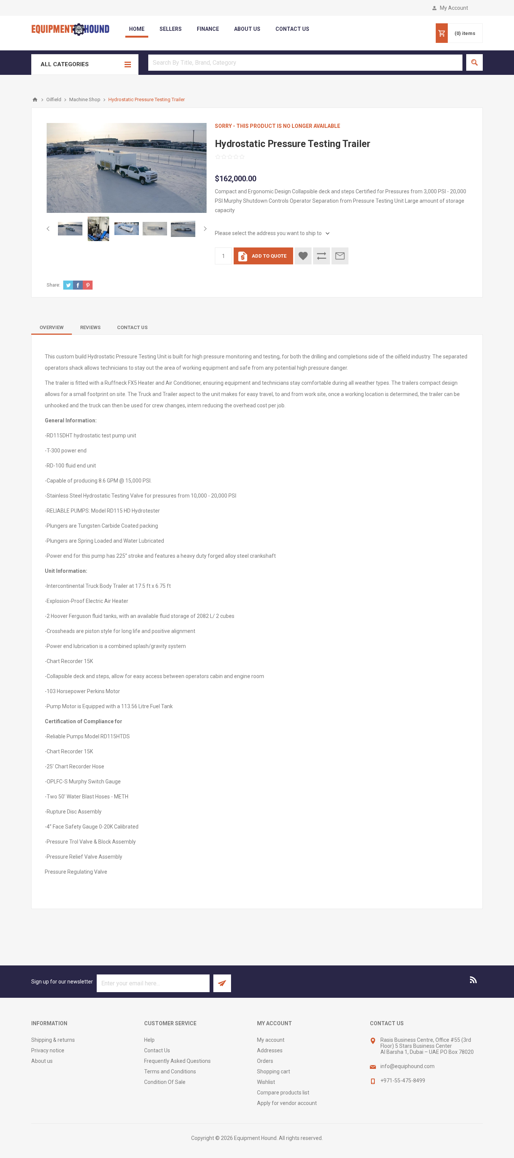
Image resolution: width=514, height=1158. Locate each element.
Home (136, 29)
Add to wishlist (303, 255)
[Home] (35, 100)
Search (474, 62)
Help (149, 1040)
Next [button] (204, 229)
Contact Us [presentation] (132, 327)
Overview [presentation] (52, 327)
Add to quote (269, 256)
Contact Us (157, 1050)
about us (247, 29)
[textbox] (305, 63)
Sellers (171, 29)
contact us (292, 29)
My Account (454, 8)
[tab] (51, 327)
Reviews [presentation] (90, 327)
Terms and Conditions (170, 1071)
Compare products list (283, 1093)
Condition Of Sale (165, 1082)
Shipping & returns (53, 1040)
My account (270, 1040)
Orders (265, 1061)
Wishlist (266, 1082)
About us (42, 1061)
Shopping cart (273, 1071)
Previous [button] (49, 229)
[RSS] (474, 980)
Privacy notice (47, 1050)
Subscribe (222, 983)
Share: (53, 285)
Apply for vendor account (287, 1103)
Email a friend (340, 255)
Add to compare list (321, 255)
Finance (208, 29)
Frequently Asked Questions (177, 1061)
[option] (70, 229)
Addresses (270, 1050)
